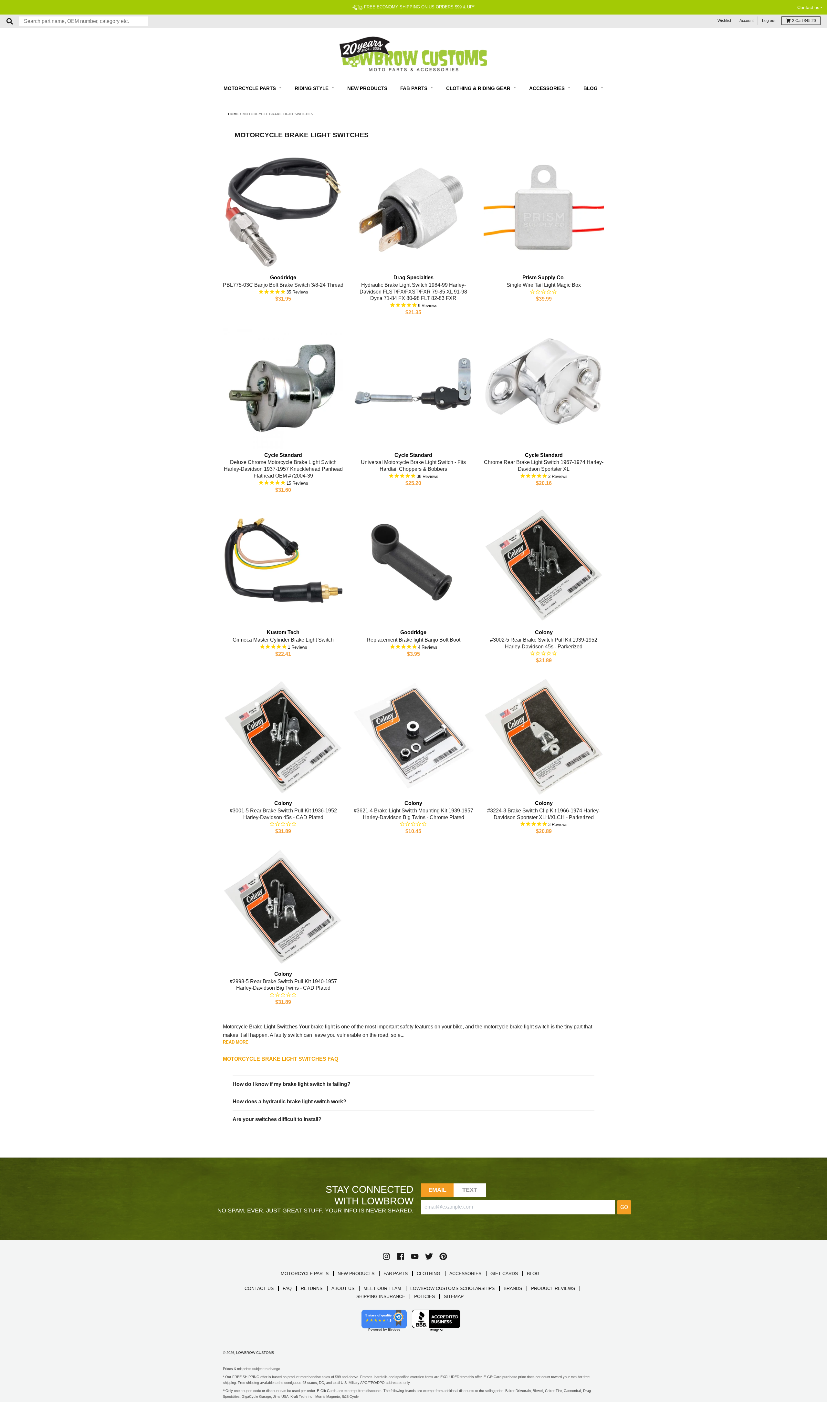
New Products (367, 88)
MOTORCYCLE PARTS (305, 1273)
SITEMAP (454, 1296)
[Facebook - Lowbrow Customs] (400, 1256)
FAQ (287, 1288)
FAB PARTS (395, 1273)
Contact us (808, 7)
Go (624, 1207)
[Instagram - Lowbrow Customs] (386, 1256)
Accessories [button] (547, 88)
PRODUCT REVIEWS (553, 1288)
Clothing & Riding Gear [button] (479, 88)
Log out (768, 20)
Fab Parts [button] (414, 88)
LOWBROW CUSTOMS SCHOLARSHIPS (452, 1288)
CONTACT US (259, 1288)
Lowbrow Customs (255, 1353)
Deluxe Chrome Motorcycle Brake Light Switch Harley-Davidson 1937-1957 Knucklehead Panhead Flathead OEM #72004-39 (283, 469)
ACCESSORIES (465, 1273)
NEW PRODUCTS (356, 1273)
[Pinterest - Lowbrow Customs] (443, 1256)
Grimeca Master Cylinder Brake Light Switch (283, 640)
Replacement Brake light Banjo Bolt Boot (413, 640)
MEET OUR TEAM (382, 1288)
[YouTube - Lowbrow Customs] (415, 1256)
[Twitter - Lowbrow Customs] (429, 1256)
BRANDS (513, 1288)
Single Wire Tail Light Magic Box (544, 285)
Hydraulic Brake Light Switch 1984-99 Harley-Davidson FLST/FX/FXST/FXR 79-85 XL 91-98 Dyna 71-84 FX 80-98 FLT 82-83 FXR (413, 291)
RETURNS (311, 1288)
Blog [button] (591, 88)
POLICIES (424, 1296)
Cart (804, 20)
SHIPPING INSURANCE (380, 1296)
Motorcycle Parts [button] (250, 88)
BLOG (533, 1273)
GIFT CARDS (504, 1273)
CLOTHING (428, 1273)
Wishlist (724, 20)
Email (437, 1190)
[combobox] (83, 21)
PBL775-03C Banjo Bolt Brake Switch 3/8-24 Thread (283, 285)
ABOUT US (342, 1288)
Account (746, 20)
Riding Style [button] (312, 88)
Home (233, 114)
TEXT (469, 1190)
